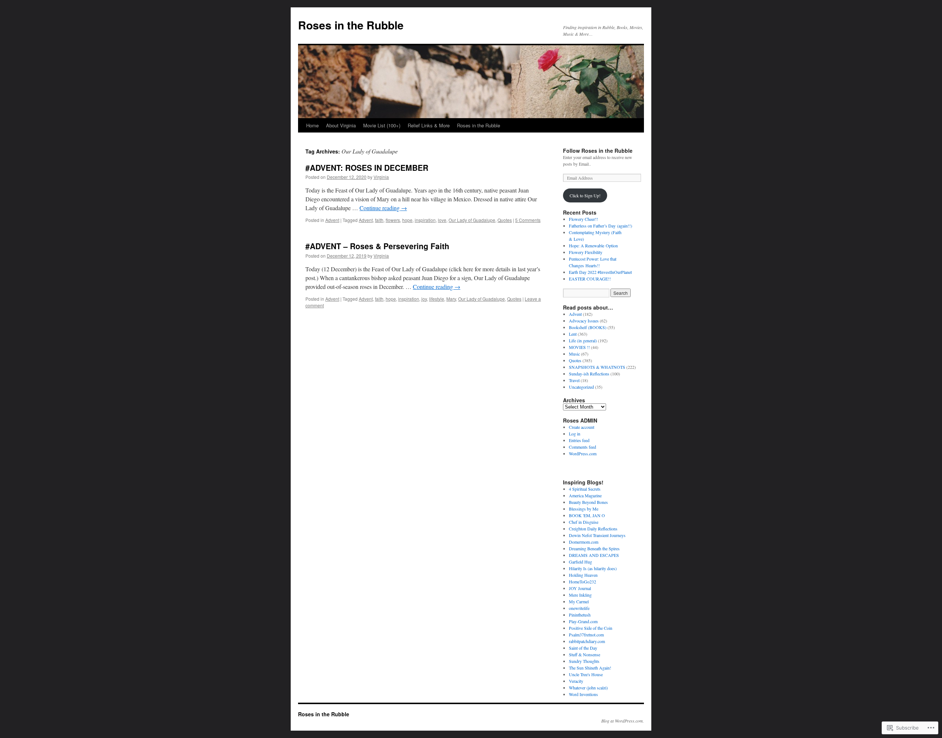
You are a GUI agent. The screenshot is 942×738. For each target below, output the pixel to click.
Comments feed (582, 447)
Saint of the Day (583, 648)
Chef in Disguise (583, 522)
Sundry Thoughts (584, 661)
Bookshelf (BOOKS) (587, 327)
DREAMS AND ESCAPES (594, 555)
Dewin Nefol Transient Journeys (597, 535)
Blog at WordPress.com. (622, 721)
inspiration (425, 220)
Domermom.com (583, 542)
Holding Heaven (583, 575)
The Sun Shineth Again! (590, 668)
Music (574, 354)
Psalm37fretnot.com (586, 635)
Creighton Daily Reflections (593, 529)
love (442, 220)
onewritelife (579, 608)
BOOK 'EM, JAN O (587, 515)
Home (312, 125)
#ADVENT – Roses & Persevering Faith (377, 245)
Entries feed (579, 440)
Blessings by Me (583, 509)
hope (407, 220)
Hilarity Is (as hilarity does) (593, 568)
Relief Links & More (429, 125)
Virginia (381, 177)
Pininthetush (580, 615)
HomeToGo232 (582, 582)
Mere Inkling (580, 595)
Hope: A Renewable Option (593, 245)
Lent (573, 334)
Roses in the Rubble (351, 25)
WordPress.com (582, 453)
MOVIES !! (579, 347)
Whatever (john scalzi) (588, 688)
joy (424, 299)
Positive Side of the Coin (590, 628)
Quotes (504, 220)
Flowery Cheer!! (583, 219)
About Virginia (341, 125)
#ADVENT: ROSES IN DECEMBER (366, 167)
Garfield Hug (580, 562)
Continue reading (383, 208)
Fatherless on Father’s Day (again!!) (600, 226)
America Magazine (585, 495)
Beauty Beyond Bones (588, 502)
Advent (332, 220)
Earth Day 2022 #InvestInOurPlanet (600, 272)
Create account (581, 427)
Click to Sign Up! (585, 195)
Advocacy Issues (584, 321)
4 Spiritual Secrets (585, 489)
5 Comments (528, 220)
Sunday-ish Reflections (589, 374)
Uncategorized (581, 387)
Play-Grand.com (583, 621)
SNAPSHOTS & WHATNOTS (597, 367)
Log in (574, 434)
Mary (451, 299)
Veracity (576, 681)
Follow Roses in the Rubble (598, 150)
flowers (393, 220)
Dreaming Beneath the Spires (594, 548)
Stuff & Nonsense (584, 654)
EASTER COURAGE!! (590, 279)
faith (379, 220)
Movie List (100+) (381, 125)
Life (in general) (583, 340)
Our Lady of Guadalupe (472, 220)
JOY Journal (580, 588)
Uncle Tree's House (586, 674)
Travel (574, 380)
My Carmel (579, 601)
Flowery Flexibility (585, 252)
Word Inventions (583, 694)
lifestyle (436, 299)
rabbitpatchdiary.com (587, 641)
